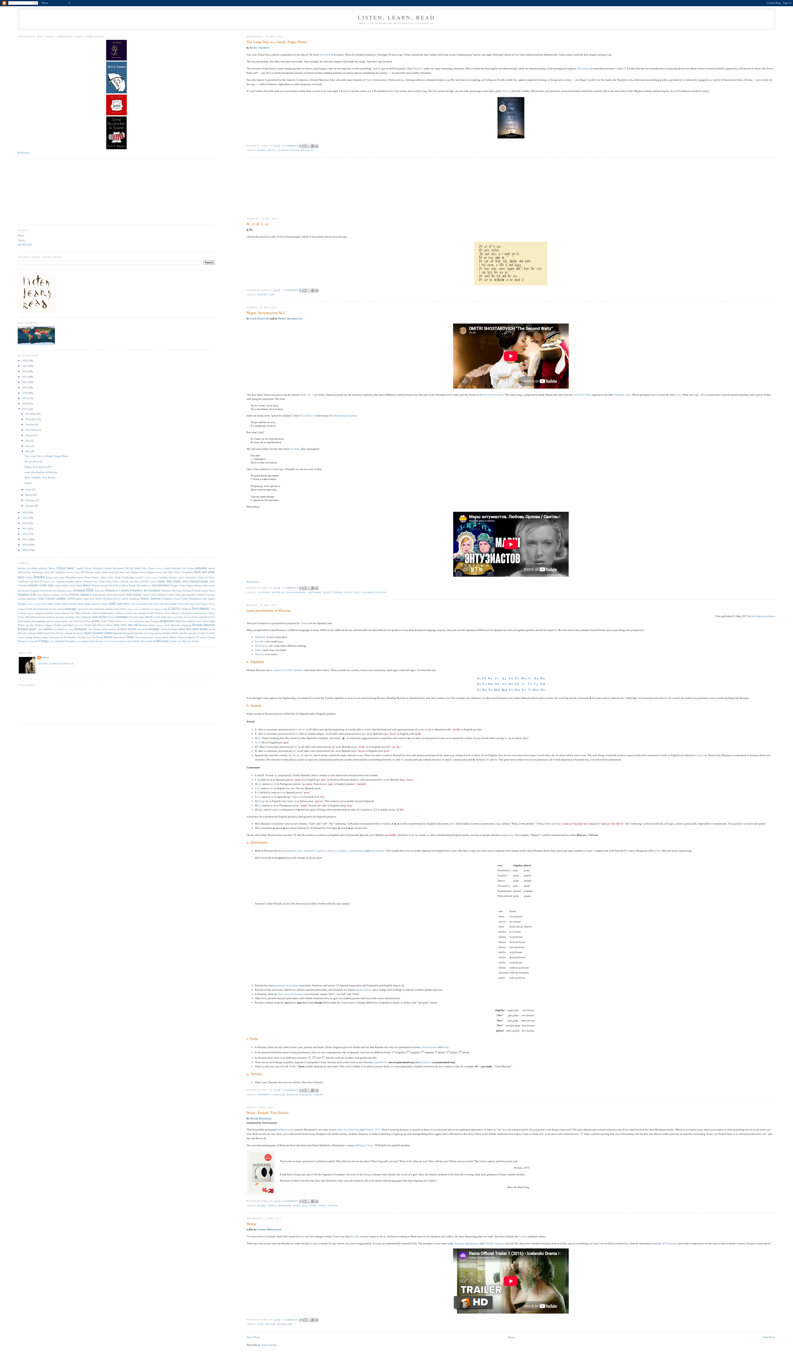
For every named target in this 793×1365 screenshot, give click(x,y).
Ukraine (211, 637)
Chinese (124, 581)
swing (28, 637)
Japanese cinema (100, 604)
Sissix (505, 91)
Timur (130, 637)
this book (325, 54)
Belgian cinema (138, 572)
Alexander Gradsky (102, 568)
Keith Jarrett (33, 609)
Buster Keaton (92, 577)
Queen (205, 621)
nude (163, 617)
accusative (342, 850)
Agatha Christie (83, 568)
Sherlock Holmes (169, 629)
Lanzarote (82, 609)
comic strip (46, 585)
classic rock (180, 581)
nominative (310, 850)
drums (198, 585)
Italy (80, 603)
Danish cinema (99, 585)
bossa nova (52, 577)
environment (46, 590)
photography (38, 621)
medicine (119, 613)
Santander (80, 629)
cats (53, 581)
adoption (43, 568)
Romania (160, 625)
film (260, 1324)
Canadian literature (168, 577)
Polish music (127, 621)
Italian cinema (54, 604)
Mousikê (31, 617)
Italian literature (69, 604)
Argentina (60, 572)
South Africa (49, 633)
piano (58, 621)
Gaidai (170, 595)
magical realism (44, 613)
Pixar (88, 621)
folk (33, 594)
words (149, 641)
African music (65, 568)
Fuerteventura (98, 594)
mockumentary (200, 613)
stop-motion (156, 633)
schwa (700, 755)
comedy (33, 585)
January (30, 505)
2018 (25, 403)
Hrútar (251, 1224)
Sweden (202, 633)
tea (61, 637)
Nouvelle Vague (136, 617)
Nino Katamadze (83, 617)
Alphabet (260, 637)
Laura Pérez (120, 609)
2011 (25, 539)
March (29, 494)
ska (25, 633)
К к (479, 683)
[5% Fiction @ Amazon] (116, 92)
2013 (25, 528)
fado (55, 590)
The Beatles (70, 637)
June (28, 445)
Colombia (22, 585)
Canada (138, 577)
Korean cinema (56, 609)
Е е (511, 678)
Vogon (369, 79)
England (35, 590)
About (21, 240)
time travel (119, 637)
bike (165, 572)
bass (116, 572)
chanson (87, 581)
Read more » (254, 581)
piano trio (67, 621)
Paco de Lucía (185, 617)
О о (504, 683)
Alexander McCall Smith (127, 568)
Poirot (104, 621)
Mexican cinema (163, 613)
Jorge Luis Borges (198, 604)
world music (161, 641)
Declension (261, 645)
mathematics (107, 613)
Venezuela (33, 641)
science (112, 629)
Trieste (180, 637)
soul (40, 633)
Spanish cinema (102, 633)
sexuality (308, 150)
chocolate (134, 581)
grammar (264, 1095)
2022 (25, 382)
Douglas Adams (178, 585)
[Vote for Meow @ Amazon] (116, 114)
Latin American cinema (100, 609)
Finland (187, 590)
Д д (504, 678)
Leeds (164, 609)
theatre (108, 637)
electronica (24, 590)
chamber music (73, 581)
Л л (484, 683)
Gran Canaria (47, 598)
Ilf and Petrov (307, 415)
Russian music (296, 592)
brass (62, 577)
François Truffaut (60, 595)
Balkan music (93, 572)
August (29, 435)
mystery (59, 617)
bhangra (159, 572)
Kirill (45, 657)
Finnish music (200, 590)
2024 (25, 371)
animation (200, 568)
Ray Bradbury (37, 625)
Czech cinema (75, 585)
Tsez (658, 850)
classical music (198, 581)
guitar (79, 598)
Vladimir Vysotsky (374, 592)
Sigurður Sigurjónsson (466, 1243)
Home (511, 1337)
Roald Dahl (91, 625)
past (445, 1047)
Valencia (22, 641)
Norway (112, 617)
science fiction (288, 150)
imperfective (381, 1062)
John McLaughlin (168, 604)
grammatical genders (286, 985)
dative (331, 850)
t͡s (259, 801)
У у (536, 683)
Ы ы (517, 689)
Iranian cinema (34, 604)
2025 (25, 366)
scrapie (523, 1236)
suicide (333, 1205)
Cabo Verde (114, 577)
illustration (195, 598)
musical (50, 617)
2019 (25, 398)
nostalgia (278, 592)
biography (187, 572)
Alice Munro (148, 568)
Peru (213, 617)
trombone (190, 637)
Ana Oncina (187, 568)
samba (48, 629)
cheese (95, 582)
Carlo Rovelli (35, 581)
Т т (530, 683)
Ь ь (524, 689)
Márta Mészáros (84, 613)
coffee (212, 581)
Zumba (195, 641)
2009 (25, 550)
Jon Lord (183, 603)
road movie (79, 625)
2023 (25, 376)
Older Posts (769, 1337)
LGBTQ (173, 609)
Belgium (151, 572)
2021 (25, 387)
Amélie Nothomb (171, 568)
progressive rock (170, 621)
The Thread (97, 637)
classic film (164, 581)
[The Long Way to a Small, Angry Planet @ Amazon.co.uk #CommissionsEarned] (510, 138)
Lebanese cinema (133, 609)
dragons (190, 585)
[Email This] (301, 146)
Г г (497, 678)
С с (524, 683)
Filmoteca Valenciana (171, 590)
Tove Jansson (141, 637)
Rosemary (583, 68)
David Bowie (115, 585)
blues (21, 577)
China (115, 581)
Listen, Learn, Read (396, 17)
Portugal (155, 621)
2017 (25, 409)
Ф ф (542, 683)
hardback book (285, 1129)
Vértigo (44, 641)
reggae (49, 625)
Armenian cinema (73, 572)
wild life (107, 641)
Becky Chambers (260, 47)
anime (211, 568)
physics (50, 621)
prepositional (377, 850)
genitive (322, 850)
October (30, 424)
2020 (25, 392)
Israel (43, 604)
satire (105, 629)
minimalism (284, 1324)
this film (354, 1236)
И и (536, 678)
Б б (484, 678)
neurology (70, 617)
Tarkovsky (54, 637)
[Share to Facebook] (313, 146)
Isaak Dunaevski (259, 318)
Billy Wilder (174, 572)
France (47, 594)
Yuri (272, 295)
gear (184, 594)
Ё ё (517, 678)
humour (156, 598)
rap (27, 625)
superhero (192, 633)
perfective (425, 1062)
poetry (262, 295)
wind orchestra (118, 641)
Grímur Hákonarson (269, 1229)
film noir (99, 590)
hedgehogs (134, 598)
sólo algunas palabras (763, 616)
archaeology (38, 572)
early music (208, 585)
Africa (51, 568)
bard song (107, 572)
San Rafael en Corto (63, 629)
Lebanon (145, 609)
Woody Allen (138, 641)
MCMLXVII (25, 244)
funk (129, 594)
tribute (173, 637)
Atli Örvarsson (669, 1243)
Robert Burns (105, 625)
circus (153, 581)
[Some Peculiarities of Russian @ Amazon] (116, 148)
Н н (497, 683)
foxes (39, 595)
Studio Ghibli (170, 633)
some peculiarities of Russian (269, 610)
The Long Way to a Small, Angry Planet (277, 42)
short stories (200, 629)
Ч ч (490, 689)
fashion (69, 591)
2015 (25, 517)
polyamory (139, 621)
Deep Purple (129, 585)
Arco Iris (49, 572)
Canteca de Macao (206, 577)
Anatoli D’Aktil (582, 394)
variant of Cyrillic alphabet (288, 670)
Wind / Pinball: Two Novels (267, 1113)
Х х (479, 689)
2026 (25, 360)
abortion (22, 568)
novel (272, 150)
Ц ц (484, 689)
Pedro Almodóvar (201, 617)
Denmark (142, 585)
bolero (29, 577)
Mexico (176, 613)
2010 (25, 544)
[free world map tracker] (36, 343)
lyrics (678, 394)
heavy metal (121, 598)
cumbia (64, 585)
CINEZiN (144, 581)
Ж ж (523, 678)
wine (129, 641)
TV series (201, 637)
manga (57, 613)
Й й (542, 678)
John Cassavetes (139, 604)
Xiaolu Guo (176, 641)
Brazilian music (75, 577)
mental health (146, 613)
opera (169, 617)
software (314, 592)
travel (165, 637)
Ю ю (536, 689)
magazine (31, 613)
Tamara (305, 623)
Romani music (147, 625)
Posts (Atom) (269, 1344)
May (28, 451)
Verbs (258, 650)
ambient (159, 568)
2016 (25, 512)
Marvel (96, 613)
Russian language (299, 1095)
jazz (305, 1205)
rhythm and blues (63, 625)
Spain (87, 633)
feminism (79, 590)
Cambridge (128, 577)
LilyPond (264, 592)
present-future (429, 1047)
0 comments (290, 146)
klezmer (43, 609)
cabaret (103, 577)
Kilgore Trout (365, 1145)
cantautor (190, 577)
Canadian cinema (150, 577)
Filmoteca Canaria (117, 590)
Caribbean (23, 581)
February (30, 500)
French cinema (79, 594)
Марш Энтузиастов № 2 (266, 313)
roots (167, 625)
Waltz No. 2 (306, 394)
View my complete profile (55, 664)
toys (151, 637)
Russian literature (203, 625)
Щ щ (504, 689)
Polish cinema (115, 621)
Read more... (25, 152)
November (31, 419)
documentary (160, 585)
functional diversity (115, 595)
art (82, 572)
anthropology (24, 572)
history (144, 598)
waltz (78, 641)
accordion (32, 568)
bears (122, 572)
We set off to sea (34, 461)
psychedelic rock (191, 621)
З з (529, 678)
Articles (259, 654)
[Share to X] (309, 146)
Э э (530, 689)
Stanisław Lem (141, 633)
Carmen (46, 581)
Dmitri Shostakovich (290, 318)
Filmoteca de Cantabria (145, 590)
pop (147, 621)
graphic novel (66, 598)
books (262, 150)
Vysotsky (295, 448)
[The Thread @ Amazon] (116, 59)
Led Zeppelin (155, 609)
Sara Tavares (94, 629)
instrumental (357, 850)
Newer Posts (253, 1337)
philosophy (24, 621)
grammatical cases (292, 850)
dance (87, 585)
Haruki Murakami (261, 1118)
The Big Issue (84, 637)
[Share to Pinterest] (317, 146)
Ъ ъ (511, 689)
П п (511, 683)
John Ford (153, 604)
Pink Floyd (79, 621)
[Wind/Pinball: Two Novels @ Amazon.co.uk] (261, 1193)
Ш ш (497, 689)
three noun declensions (291, 994)
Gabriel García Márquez (154, 595)
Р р (517, 683)
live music (201, 608)
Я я (543, 689)
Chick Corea (105, 581)
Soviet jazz (352, 592)
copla (56, 585)
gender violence (197, 594)
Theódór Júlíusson (495, 1243)
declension (365, 989)
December (31, 413)
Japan (296, 1205)
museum (40, 617)
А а (479, 678)
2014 (25, 523)
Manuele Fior (68, 613)
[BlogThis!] (305, 146)
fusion (137, 594)
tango (45, 637)
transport (157, 637)
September (31, 429)
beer (128, 572)
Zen (189, 641)
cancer (181, 577)
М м (490, 683)
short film (185, 629)
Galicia (177, 595)
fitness (212, 590)
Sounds (259, 641)
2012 (25, 534)
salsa (40, 629)
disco (149, 585)
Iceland (270, 1324)
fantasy (62, 590)
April (28, 489)
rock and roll (129, 625)
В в (490, 678)
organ (175, 617)
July (28, 440)
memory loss (131, 613)
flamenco (24, 594)
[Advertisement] (278, 187)
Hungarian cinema (171, 598)
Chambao (60, 581)
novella (156, 617)
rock (322, 1205)
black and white (204, 572)
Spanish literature (123, 633)
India (204, 598)
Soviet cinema (332, 592)
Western (99, 641)
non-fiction (100, 617)
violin (51, 641)
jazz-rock (123, 603)
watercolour (88, 641)
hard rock (88, 598)
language (278, 1095)
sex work (142, 629)
